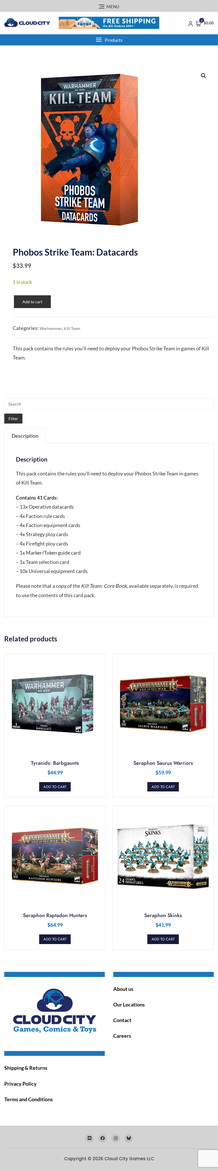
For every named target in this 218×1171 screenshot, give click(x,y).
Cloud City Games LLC (129, 1159)
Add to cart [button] (54, 786)
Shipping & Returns (25, 1068)
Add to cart (32, 301)
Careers (122, 1036)
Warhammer (51, 328)
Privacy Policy (20, 1084)
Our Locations (129, 1004)
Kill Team (72, 328)
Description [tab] (25, 436)
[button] (109, 40)
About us (123, 989)
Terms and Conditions (28, 1099)
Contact (122, 1020)
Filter (13, 418)
